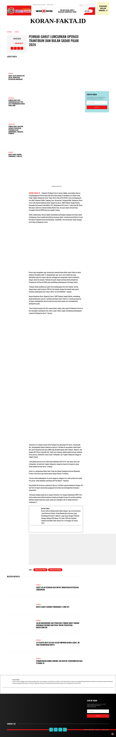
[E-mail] (32, 529)
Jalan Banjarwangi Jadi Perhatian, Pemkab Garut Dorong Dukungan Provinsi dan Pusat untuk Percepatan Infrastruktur (57, 625)
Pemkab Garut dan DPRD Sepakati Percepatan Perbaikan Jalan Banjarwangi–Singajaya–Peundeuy (16, 130)
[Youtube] (40, 529)
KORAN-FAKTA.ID (34, 193)
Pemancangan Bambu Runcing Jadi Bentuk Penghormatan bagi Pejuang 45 (59, 662)
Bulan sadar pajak (40, 570)
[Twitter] (38, 529)
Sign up (97, 107)
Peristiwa (11, 124)
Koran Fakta (19, 43)
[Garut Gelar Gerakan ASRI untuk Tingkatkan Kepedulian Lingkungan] (17, 65)
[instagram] (43, 529)
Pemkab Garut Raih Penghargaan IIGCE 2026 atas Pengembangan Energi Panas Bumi (16, 103)
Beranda (9, 32)
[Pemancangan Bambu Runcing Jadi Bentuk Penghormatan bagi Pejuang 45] (20, 661)
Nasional (11, 98)
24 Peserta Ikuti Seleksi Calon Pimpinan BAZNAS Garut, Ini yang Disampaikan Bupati (57, 643)
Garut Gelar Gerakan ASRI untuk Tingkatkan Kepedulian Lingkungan (16, 77)
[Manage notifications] (112, 734)
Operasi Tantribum (55, 570)
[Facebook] (35, 529)
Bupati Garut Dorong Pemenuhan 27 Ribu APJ (15, 155)
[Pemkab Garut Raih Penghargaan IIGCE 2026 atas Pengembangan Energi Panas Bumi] (17, 90)
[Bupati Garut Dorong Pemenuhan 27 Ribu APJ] (17, 144)
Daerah (17, 32)
